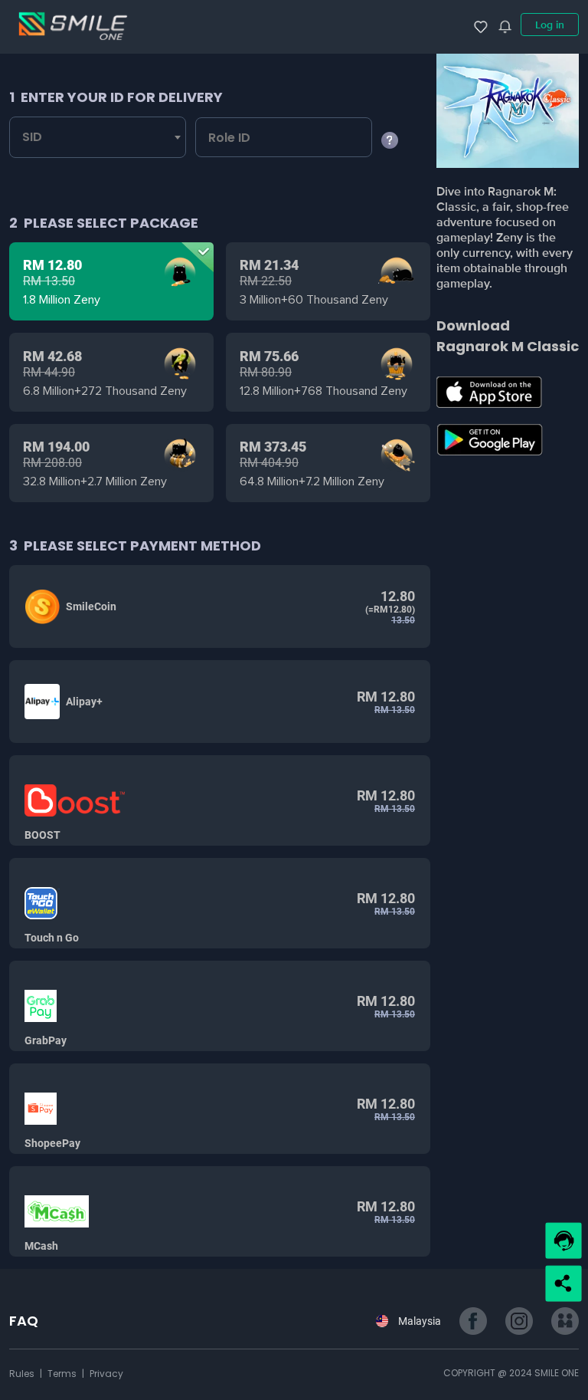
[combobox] (97, 137)
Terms (63, 1373)
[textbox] (39, 137)
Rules (23, 1373)
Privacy (106, 1373)
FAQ (23, 1320)
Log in (549, 24)
